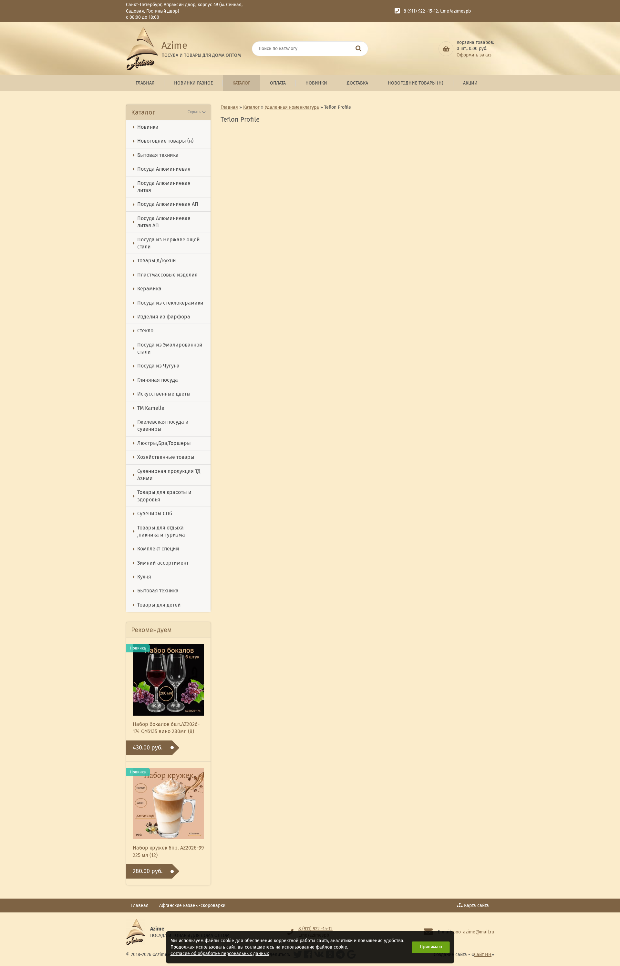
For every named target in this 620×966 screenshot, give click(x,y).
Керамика (149, 289)
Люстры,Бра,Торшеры (164, 443)
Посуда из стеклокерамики (170, 303)
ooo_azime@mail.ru (473, 932)
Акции (470, 83)
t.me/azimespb (455, 11)
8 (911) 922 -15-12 (421, 11)
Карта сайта (476, 905)
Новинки (316, 83)
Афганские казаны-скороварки (192, 905)
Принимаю (431, 947)
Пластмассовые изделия (167, 275)
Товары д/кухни (156, 260)
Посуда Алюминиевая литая (164, 186)
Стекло (145, 330)
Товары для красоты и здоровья (164, 495)
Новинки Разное (193, 83)
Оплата (278, 83)
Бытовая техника (158, 155)
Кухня (144, 577)
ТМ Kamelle (150, 408)
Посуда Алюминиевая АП (167, 204)
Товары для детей (159, 605)
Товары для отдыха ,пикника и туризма (161, 531)
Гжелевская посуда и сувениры (163, 425)
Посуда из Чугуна (158, 366)
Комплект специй (158, 549)
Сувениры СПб (154, 513)
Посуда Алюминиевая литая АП (164, 221)
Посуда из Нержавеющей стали (168, 243)
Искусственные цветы (164, 394)
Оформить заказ (474, 55)
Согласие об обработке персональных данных (219, 953)
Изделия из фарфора (163, 317)
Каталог (241, 83)
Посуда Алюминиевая (164, 169)
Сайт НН (482, 954)
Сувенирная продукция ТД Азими (169, 474)
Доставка (357, 83)
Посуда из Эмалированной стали (169, 348)
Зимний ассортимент (163, 563)
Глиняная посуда (157, 380)
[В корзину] (446, 48)
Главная (145, 83)
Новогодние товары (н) (415, 83)
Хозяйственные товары (165, 457)
